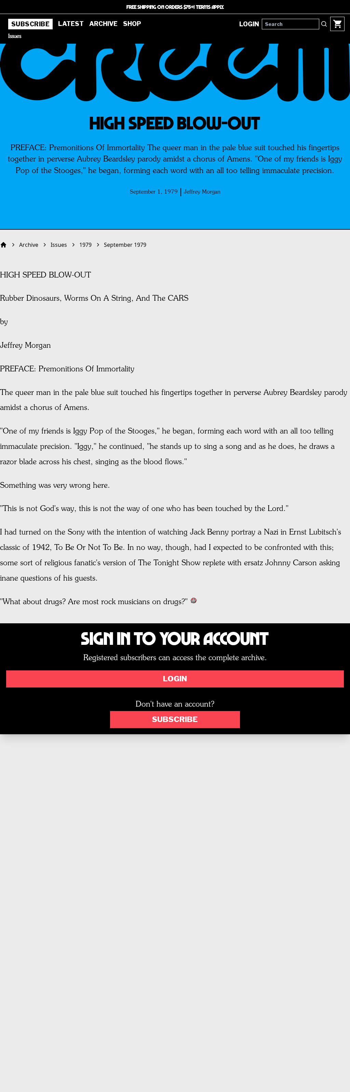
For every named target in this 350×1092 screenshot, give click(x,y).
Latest (71, 23)
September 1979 (125, 245)
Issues (14, 36)
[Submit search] (324, 23)
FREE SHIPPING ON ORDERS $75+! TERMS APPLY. (175, 6)
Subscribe (30, 24)
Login (175, 678)
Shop (132, 23)
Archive (103, 23)
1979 (85, 245)
